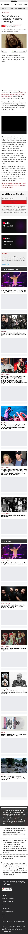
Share (5, 51)
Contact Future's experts (8, 898)
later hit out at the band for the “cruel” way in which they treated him (13, 94)
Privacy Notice (21, 207)
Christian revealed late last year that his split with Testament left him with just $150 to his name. (13, 185)
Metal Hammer (17, 25)
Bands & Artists (5, 12)
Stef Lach (10, 25)
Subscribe (20, 4)
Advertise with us (6, 918)
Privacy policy (5, 905)
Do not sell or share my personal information (13, 921)
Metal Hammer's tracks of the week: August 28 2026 (14, 857)
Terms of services (19, 206)
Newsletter (23, 51)
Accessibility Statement (7, 911)
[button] (2, 4)
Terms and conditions (7, 901)
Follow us (16, 51)
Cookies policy (5, 908)
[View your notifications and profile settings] (15, 4)
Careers (4, 914)
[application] (14, 123)
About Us (4, 895)
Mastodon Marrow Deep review (18, 8)
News (3, 25)
